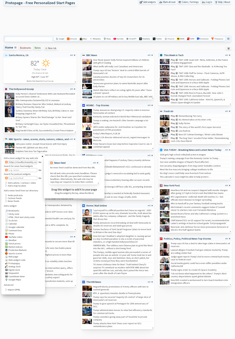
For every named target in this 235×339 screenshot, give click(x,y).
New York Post (172, 185)
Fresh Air (168, 111)
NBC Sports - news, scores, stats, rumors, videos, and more (42, 139)
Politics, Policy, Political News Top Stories (187, 238)
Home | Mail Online (96, 205)
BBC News (91, 55)
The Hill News (93, 281)
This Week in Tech (174, 55)
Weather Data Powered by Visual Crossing (40, 81)
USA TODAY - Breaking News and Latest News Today (192, 149)
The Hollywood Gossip (21, 89)
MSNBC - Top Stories (97, 105)
